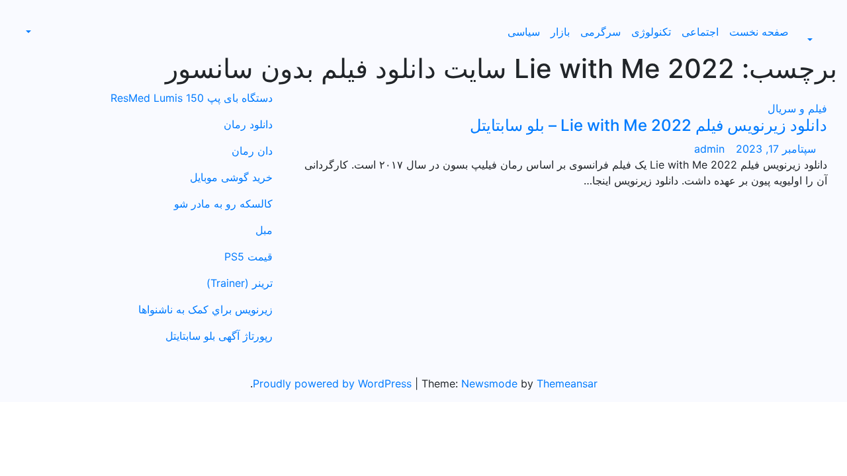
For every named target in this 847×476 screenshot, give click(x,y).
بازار (560, 31)
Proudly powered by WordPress (334, 383)
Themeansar (567, 383)
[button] (816, 39)
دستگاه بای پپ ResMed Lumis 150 (192, 97)
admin (709, 148)
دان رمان (252, 150)
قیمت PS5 (248, 256)
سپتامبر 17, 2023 (774, 148)
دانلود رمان (248, 124)
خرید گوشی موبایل (231, 177)
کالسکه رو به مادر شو (223, 203)
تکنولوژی (651, 31)
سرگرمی (600, 31)
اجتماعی (700, 31)
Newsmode (489, 383)
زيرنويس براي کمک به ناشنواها (205, 309)
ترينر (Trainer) (239, 283)
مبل (264, 230)
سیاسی (524, 31)
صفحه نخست (759, 31)
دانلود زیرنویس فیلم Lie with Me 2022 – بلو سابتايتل (648, 125)
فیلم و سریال (797, 108)
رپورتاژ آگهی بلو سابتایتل (219, 335)
